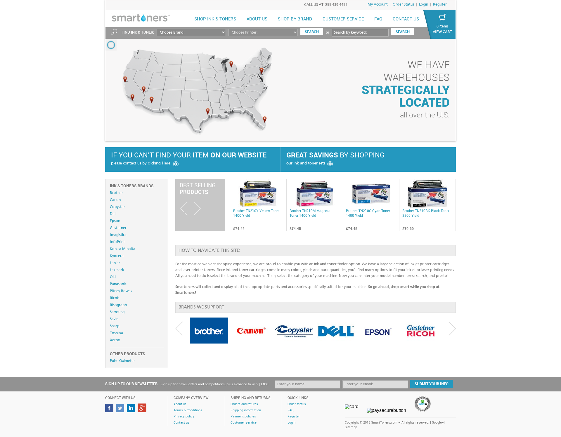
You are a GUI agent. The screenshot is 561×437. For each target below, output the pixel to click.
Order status (297, 404)
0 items (443, 26)
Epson (115, 221)
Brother (116, 193)
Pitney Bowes (121, 291)
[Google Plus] (143, 410)
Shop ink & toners (215, 19)
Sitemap (351, 427)
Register (440, 4)
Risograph (118, 305)
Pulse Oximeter (122, 361)
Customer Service (343, 19)
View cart (442, 32)
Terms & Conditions (188, 410)
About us (257, 19)
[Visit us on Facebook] (110, 410)
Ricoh (114, 298)
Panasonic (118, 284)
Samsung (117, 312)
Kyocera (117, 256)
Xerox (115, 340)
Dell (113, 214)
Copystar (117, 207)
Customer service (244, 422)
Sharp (115, 326)
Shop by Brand (295, 19)
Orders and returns (244, 404)
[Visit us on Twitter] (121, 410)
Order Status (403, 4)
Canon (115, 200)
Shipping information (246, 410)
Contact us (406, 19)
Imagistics (118, 235)
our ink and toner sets (305, 163)
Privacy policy (184, 416)
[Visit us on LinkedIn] (131, 410)
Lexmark (117, 270)
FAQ (378, 19)
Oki (113, 277)
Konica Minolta (122, 249)
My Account (378, 4)
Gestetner (118, 228)
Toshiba (116, 333)
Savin (114, 319)
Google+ (438, 422)
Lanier (115, 263)
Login (423, 4)
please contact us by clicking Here (140, 163)
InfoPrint (117, 242)
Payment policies (243, 416)
